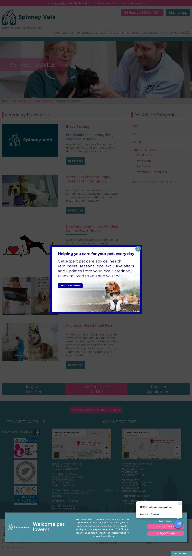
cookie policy (100, 526)
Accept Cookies (167, 526)
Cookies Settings (181, 553)
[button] (178, 524)
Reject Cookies (167, 533)
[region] (96, 527)
